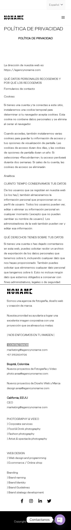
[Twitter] (49, 501)
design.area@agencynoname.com (28, 388)
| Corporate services (20, 423)
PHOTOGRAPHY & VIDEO (23, 418)
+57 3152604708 (17, 354)
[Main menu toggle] (63, 17)
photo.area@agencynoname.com (27, 373)
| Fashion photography (20, 433)
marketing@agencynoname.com (27, 407)
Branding (12, 472)
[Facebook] (22, 501)
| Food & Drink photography (23, 428)
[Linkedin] (40, 501)
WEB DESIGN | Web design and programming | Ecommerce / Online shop (26, 458)
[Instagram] (31, 501)
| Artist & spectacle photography (27, 438)
